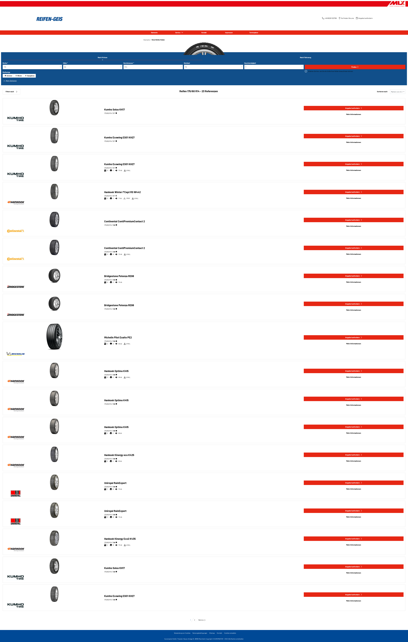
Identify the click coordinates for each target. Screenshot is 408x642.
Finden (354, 67)
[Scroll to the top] (402, 637)
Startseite (146, 40)
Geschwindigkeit (250, 63)
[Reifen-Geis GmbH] (49, 19)
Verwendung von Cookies (182, 633)
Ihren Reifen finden (158, 40)
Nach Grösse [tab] (102, 57)
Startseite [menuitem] (154, 32)
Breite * (5, 63)
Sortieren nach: (382, 91)
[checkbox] (8, 76)
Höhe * (65, 63)
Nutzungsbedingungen (200, 633)
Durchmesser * (128, 63)
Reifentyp (6, 72)
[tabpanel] (204, 73)
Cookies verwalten (230, 633)
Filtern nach (10, 91)
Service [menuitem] (178, 32)
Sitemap (212, 633)
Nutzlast (187, 63)
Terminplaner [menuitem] (253, 32)
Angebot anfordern (352, 108)
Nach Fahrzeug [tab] (305, 57)
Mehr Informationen (353, 114)
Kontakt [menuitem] (204, 32)
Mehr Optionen (11, 81)
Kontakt (219, 633)
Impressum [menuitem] (229, 32)
